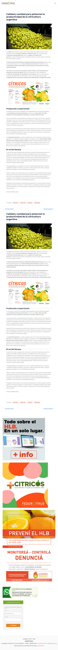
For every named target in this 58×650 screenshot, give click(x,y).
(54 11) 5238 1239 (40, 643)
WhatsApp (37, 202)
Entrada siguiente (49, 209)
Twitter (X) (22, 202)
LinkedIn (30, 202)
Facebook (15, 202)
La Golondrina (40, 645)
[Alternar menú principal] (55, 3)
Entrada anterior (9, 209)
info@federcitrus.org (52, 643)
